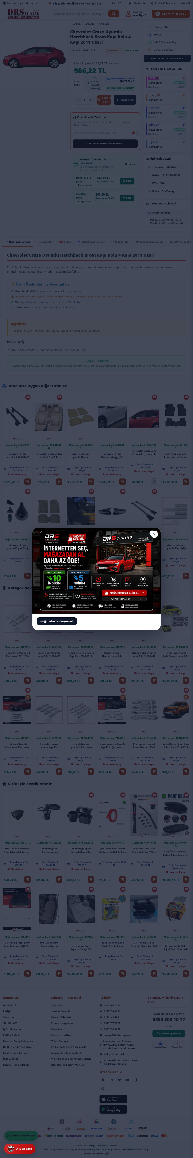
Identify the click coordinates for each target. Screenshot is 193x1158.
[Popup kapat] (154, 534)
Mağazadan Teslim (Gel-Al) (57, 621)
